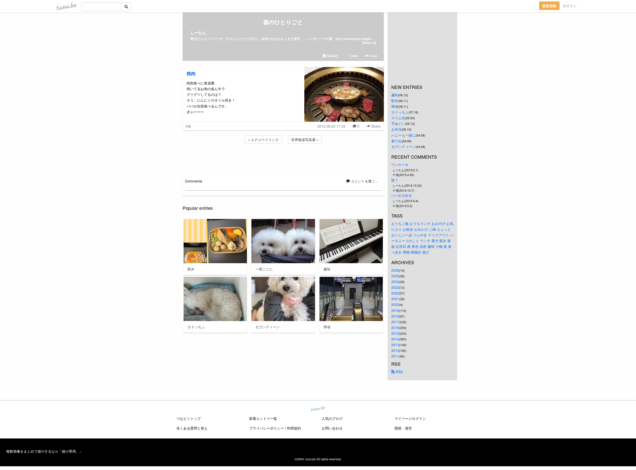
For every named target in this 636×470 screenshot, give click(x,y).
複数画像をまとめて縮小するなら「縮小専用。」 (44, 451)
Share (372, 55)
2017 (395, 321)
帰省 (394, 106)
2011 (395, 356)
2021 (395, 298)
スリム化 (398, 117)
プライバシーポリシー (266, 428)
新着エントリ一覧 (263, 418)
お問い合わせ (332, 428)
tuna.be (317, 408)
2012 (395, 350)
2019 (395, 310)
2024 (395, 281)
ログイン (570, 5)
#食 (188, 126)
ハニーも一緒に (403, 135)
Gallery (332, 55)
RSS (399, 371)
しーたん (198, 33)
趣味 (394, 94)
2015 (395, 333)
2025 (395, 275)
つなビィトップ (188, 418)
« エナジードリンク (263, 139)
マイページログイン (410, 418)
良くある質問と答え (192, 428)
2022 (395, 292)
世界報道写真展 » (304, 139)
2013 (395, 344)
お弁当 (396, 129)
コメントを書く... (364, 181)
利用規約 (294, 428)
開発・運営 (403, 428)
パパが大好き (401, 195)
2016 (395, 327)
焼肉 (191, 73)
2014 (395, 338)
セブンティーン (403, 146)
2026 (395, 270)
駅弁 (394, 100)
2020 (395, 304)
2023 (395, 287)
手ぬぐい (398, 123)
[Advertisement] (283, 158)
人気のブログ (332, 418)
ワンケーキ (400, 164)
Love (353, 55)
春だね (396, 140)
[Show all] (369, 42)
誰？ (394, 180)
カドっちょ (400, 111)
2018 (395, 316)
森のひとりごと (283, 22)
